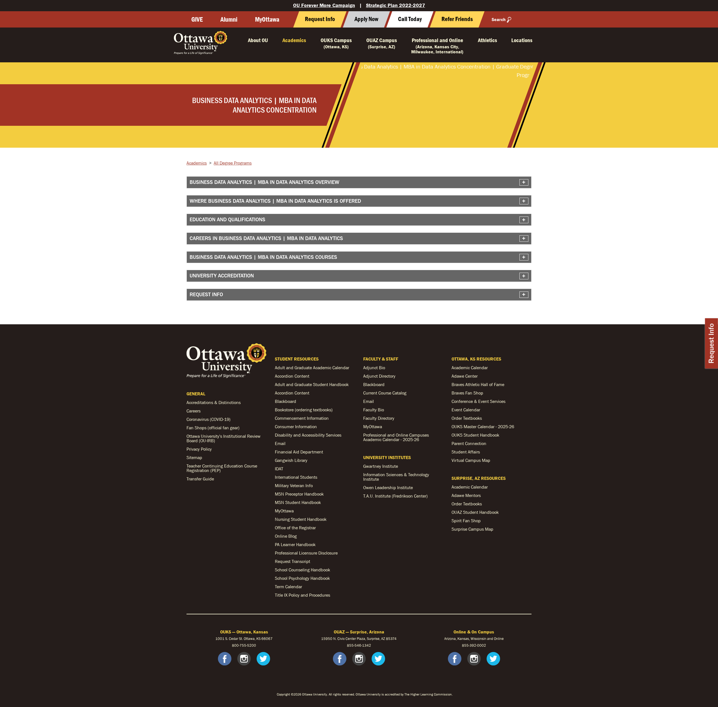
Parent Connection (469, 443)
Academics (197, 162)
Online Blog (286, 536)
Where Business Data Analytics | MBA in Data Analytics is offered (275, 201)
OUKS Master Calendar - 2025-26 (483, 426)
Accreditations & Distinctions (214, 402)
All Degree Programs (233, 162)
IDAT (279, 468)
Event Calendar (466, 409)
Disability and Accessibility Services (308, 434)
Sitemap (194, 457)
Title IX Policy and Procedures (302, 594)
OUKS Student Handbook (475, 434)
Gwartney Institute (380, 466)
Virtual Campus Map (471, 460)
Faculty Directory (378, 418)
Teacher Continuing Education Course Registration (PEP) (222, 468)
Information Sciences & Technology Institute (396, 477)
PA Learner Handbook (295, 544)
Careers (194, 410)
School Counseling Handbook (302, 569)
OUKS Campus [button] (336, 43)
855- (466, 645)
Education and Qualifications (227, 219)
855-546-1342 (359, 645)
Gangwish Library (291, 460)
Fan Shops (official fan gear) (213, 427)
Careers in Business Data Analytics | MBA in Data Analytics (266, 238)
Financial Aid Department (299, 451)
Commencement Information (302, 418)
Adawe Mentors (466, 495)
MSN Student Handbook (298, 502)
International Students (296, 477)
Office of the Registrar (295, 527)
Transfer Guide (200, 478)
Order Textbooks (467, 418)
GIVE (197, 19)
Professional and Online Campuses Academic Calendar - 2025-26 (396, 437)
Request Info (711, 343)
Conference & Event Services (478, 401)
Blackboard (285, 401)
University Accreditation (222, 276)
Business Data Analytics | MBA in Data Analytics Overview (264, 182)
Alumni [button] (228, 19)
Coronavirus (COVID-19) (209, 419)
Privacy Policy (199, 448)
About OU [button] (258, 40)
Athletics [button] (487, 40)
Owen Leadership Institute (388, 487)
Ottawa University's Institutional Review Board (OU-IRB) (224, 438)
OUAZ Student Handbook (475, 512)
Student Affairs (466, 451)
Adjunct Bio (374, 367)
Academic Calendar (470, 367)
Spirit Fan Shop (466, 520)
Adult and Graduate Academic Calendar (312, 367)
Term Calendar (288, 586)
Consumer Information (296, 426)
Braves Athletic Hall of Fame (478, 384)
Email (280, 443)
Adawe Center (465, 375)
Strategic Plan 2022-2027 (395, 5)
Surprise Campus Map (472, 529)
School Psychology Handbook (302, 578)
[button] (409, 19)
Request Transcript (292, 561)
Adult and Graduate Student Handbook (312, 384)
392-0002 (478, 645)
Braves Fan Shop (467, 392)
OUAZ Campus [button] (381, 43)
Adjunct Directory (379, 375)
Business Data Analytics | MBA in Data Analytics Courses (263, 257)
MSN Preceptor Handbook (299, 493)
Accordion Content (292, 375)
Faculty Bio (373, 409)
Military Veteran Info (294, 485)
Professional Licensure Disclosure (306, 552)
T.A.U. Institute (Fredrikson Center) (395, 495)
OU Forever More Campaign (324, 5)
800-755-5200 (244, 645)
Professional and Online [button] (437, 45)
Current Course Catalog (384, 392)
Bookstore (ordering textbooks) (304, 409)
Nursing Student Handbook (300, 519)
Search (499, 19)
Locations (521, 40)
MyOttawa (267, 19)
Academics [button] (294, 40)
